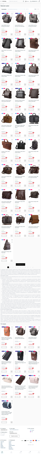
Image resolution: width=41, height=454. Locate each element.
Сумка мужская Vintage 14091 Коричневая (20, 202)
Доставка (10, 441)
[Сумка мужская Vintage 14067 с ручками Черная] (20, 144)
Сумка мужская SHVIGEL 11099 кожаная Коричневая (33, 101)
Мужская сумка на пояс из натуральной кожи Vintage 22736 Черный (20, 362)
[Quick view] (25, 13)
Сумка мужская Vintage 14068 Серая (33, 152)
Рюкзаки (2, 445)
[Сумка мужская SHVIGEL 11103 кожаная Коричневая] (34, 43)
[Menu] (1, 1)
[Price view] (38, 9)
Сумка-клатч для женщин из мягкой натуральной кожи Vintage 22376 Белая (6, 387)
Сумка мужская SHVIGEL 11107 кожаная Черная (6, 76)
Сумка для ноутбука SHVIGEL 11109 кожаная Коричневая (6, 101)
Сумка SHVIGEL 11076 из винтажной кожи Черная (5, 26)
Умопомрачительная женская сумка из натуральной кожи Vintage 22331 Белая (33, 387)
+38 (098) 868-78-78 (4, 429)
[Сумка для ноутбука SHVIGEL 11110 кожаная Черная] (20, 93)
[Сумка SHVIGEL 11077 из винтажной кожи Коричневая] (20, 18)
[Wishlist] (25, 14)
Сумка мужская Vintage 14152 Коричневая (20, 227)
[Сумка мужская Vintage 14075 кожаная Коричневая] (20, 169)
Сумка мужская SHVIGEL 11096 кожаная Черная (20, 76)
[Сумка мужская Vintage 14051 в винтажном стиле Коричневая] (6, 118)
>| (32, 267)
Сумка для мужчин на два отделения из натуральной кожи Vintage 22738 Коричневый (33, 362)
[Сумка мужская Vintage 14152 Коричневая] (20, 219)
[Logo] (4, 1)
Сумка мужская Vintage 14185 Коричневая (6, 252)
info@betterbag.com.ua (13, 433)
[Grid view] (35, 9)
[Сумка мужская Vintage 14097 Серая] (34, 194)
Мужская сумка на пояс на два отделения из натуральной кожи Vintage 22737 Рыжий (6, 338)
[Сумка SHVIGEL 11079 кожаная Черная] (6, 43)
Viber (32, 431)
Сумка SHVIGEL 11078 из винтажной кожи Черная (32, 26)
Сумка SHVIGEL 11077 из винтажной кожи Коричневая (19, 26)
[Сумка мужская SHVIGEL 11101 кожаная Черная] (20, 43)
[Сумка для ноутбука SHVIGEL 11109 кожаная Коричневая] (6, 93)
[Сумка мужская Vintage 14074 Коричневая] (6, 169)
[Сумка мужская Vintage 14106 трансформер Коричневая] (6, 219)
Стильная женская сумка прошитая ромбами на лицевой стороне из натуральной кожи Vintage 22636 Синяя (6, 413)
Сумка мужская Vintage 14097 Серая (33, 202)
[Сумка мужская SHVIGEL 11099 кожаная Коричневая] (34, 93)
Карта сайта (10, 447)
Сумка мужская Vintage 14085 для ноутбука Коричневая (33, 177)
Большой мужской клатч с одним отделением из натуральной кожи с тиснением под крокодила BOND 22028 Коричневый (20, 388)
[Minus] (2, 34)
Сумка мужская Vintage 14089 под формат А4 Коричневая (6, 202)
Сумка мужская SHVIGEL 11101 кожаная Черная (20, 51)
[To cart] (11, 34)
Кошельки (2, 446)
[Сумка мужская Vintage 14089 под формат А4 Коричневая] (6, 194)
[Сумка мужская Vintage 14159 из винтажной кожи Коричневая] (34, 219)
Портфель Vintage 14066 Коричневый (5, 152)
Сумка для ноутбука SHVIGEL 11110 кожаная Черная (20, 101)
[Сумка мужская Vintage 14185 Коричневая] (6, 244)
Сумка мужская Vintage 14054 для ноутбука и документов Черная (20, 126)
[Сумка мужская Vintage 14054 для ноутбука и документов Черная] (20, 118)
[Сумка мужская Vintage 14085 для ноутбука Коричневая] (34, 169)
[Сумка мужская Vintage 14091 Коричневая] (20, 194)
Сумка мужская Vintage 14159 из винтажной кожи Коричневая (33, 227)
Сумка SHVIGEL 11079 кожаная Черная (6, 51)
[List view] (36, 9)
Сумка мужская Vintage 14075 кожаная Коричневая (20, 177)
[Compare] (25, 41)
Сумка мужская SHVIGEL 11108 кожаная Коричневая (33, 76)
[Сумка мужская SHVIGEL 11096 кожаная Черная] (20, 68)
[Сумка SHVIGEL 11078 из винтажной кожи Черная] (34, 18)
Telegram (32, 430)
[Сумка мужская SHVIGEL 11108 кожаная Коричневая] (34, 68)
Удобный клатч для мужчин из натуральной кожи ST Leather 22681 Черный (6, 362)
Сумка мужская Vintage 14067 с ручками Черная (20, 152)
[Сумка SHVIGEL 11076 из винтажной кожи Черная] (6, 18)
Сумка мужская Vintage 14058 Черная (33, 126)
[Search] (23, 1)
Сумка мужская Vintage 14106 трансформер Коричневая (6, 227)
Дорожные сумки (3, 447)
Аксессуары (2, 441)
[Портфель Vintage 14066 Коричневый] (6, 144)
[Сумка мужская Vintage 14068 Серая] (34, 144)
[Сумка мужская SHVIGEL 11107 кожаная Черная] (6, 68)
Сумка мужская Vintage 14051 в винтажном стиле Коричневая (6, 126)
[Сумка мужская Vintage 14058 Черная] (34, 118)
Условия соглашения (12, 445)
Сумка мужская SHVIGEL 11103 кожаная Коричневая (33, 51)
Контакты (10, 446)
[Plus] (6, 34)
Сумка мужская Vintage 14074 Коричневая (6, 177)
